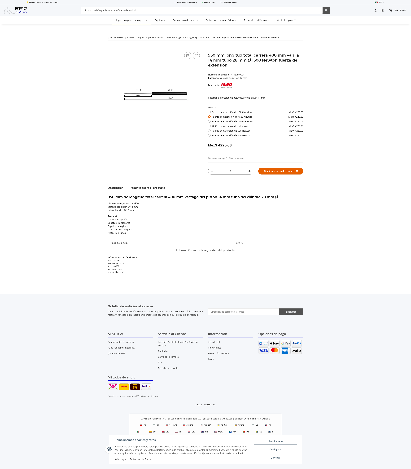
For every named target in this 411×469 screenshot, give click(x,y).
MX (234, 431)
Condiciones (214, 347)
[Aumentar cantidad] (249, 171)
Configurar (276, 449)
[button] (375, 10)
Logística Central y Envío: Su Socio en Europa (178, 343)
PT (247, 431)
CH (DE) (173, 425)
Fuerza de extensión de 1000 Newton (257, 112)
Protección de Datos (140, 459)
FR (270, 425)
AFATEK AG (210, 404)
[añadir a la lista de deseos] (196, 55)
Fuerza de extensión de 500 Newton (257, 130)
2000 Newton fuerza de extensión (257, 126)
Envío (211, 359)
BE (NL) (224, 425)
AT (158, 425)
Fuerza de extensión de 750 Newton (257, 135)
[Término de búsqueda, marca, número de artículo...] (326, 10)
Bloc (160, 362)
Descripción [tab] (115, 187)
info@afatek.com (230, 2)
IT (142, 431)
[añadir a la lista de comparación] (187, 55)
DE (145, 425)
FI (273, 431)
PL (180, 431)
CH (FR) (190, 425)
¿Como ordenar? (116, 353)
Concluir (275, 457)
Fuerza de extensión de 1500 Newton (257, 116)
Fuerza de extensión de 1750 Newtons (257, 121)
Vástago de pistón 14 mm (233, 77)
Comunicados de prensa (121, 342)
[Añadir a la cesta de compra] (110, 48)
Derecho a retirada (168, 368)
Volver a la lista (117, 37)
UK (193, 431)
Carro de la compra (168, 356)
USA (220, 431)
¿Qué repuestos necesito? (121, 347)
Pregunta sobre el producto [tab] (147, 187)
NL (257, 425)
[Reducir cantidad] (211, 171)
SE (260, 431)
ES (154, 431)
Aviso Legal (120, 459)
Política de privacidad (231, 453)
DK (167, 431)
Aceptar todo (275, 441)
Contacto (162, 351)
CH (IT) (207, 425)
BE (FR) (241, 425)
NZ (206, 431)
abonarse (291, 311)
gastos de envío (151, 396)
